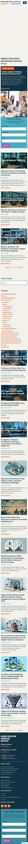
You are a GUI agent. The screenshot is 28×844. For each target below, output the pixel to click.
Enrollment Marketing (7, 331)
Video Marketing (6, 326)
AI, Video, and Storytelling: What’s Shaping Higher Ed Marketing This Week (12, 676)
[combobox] (14, 283)
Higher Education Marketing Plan (8, 337)
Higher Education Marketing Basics (8, 335)
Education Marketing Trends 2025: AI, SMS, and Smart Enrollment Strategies (13, 481)
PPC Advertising (6, 318)
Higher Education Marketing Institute (8, 738)
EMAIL (3, 138)
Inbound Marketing (7, 312)
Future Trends (5, 310)
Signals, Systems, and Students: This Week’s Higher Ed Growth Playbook (13, 249)
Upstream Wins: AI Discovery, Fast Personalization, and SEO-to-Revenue (13, 173)
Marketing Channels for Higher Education (10, 343)
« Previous (7, 267)
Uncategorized (4, 347)
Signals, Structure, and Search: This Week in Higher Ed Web (13, 211)
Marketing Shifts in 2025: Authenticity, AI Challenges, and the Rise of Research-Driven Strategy (12, 559)
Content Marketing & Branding (7, 294)
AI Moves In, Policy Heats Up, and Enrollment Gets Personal (13, 369)
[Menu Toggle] (25, 2)
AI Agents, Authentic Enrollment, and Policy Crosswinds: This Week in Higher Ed (11, 443)
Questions (5, 320)
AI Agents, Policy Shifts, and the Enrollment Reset (12, 404)
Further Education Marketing (7, 298)
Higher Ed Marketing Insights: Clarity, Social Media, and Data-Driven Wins (14, 713)
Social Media (5, 324)
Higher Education (5, 300)
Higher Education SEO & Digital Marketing (10, 341)
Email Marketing (6, 308)
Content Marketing (7, 306)
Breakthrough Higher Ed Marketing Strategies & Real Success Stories (11, 73)
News (2, 345)
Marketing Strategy (7, 316)
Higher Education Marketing (7, 328)
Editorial (3, 296)
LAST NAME (5, 132)
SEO (3, 322)
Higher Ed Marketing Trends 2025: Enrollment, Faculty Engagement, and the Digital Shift (13, 598)
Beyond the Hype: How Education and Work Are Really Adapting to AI (14, 519)
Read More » (5, 188)
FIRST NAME (5, 126)
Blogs (4, 304)
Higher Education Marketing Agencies (9, 333)
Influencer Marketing (7, 314)
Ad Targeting (5, 302)
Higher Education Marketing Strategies (9, 339)
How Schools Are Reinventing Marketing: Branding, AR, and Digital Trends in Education (13, 638)
